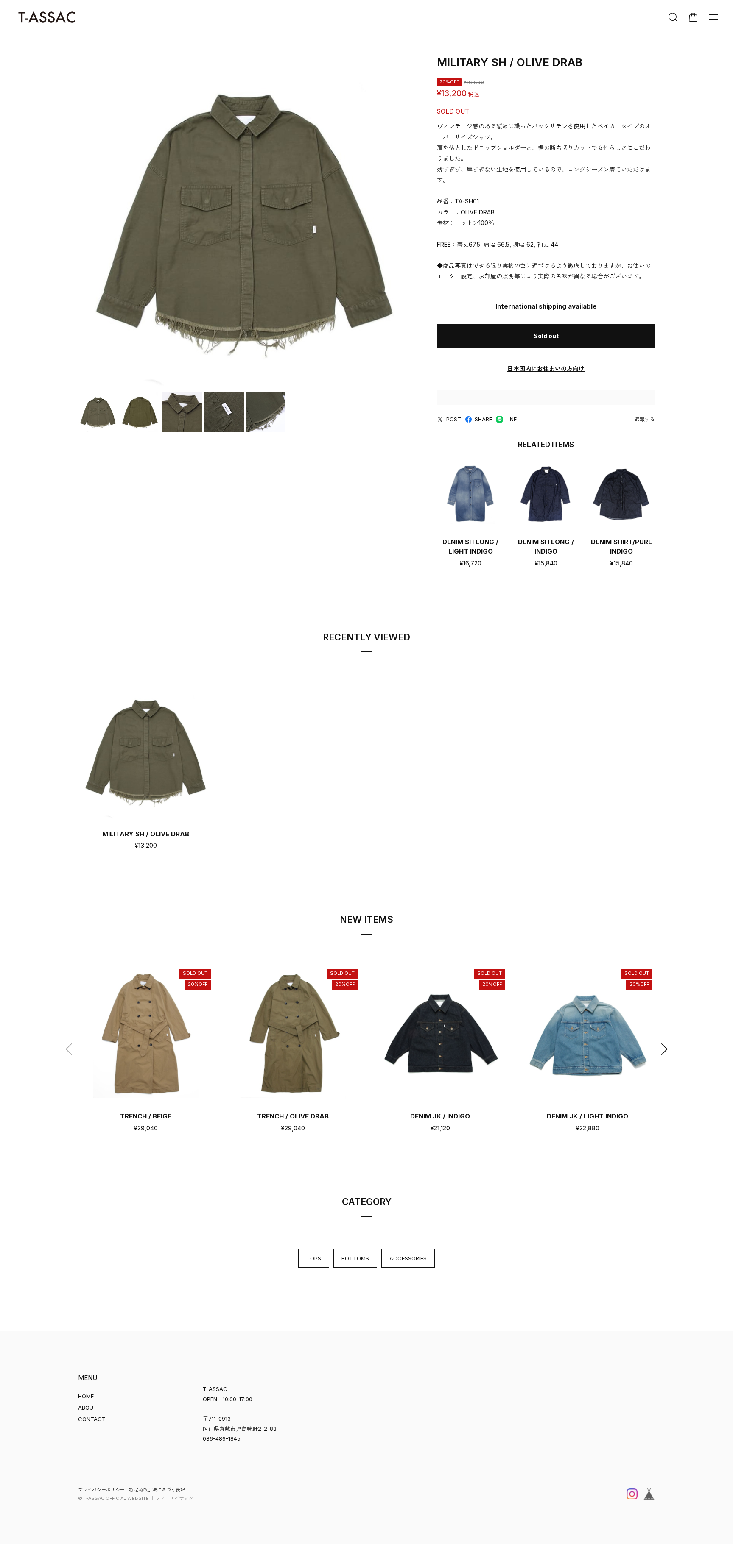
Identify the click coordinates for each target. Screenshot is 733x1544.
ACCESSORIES (408, 1258)
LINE (511, 419)
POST (453, 419)
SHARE (483, 419)
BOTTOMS (355, 1258)
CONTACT (92, 1419)
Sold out (546, 335)
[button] (664, 1049)
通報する (645, 419)
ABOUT (87, 1407)
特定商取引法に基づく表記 (157, 1490)
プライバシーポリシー (101, 1490)
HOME (86, 1396)
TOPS (313, 1258)
